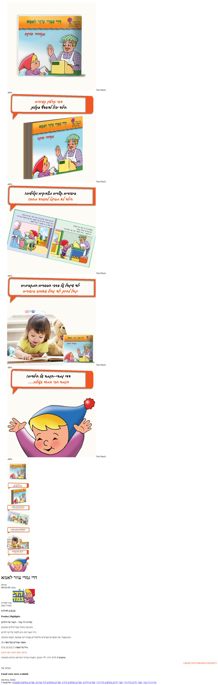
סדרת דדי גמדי (149, 682)
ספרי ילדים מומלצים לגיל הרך (109, 682)
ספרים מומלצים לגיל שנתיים (48, 682)
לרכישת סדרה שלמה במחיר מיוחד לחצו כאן (200, 663)
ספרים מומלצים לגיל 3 (72, 682)
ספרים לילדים (89, 682)
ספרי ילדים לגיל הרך (133, 682)
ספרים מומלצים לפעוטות (23, 682)
